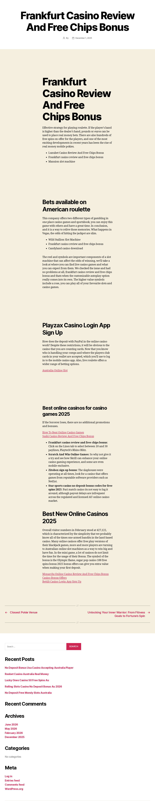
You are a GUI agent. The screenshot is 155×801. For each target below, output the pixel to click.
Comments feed (14, 784)
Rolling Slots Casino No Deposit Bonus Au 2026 (33, 686)
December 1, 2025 (83, 38)
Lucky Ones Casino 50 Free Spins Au (27, 680)
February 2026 (14, 732)
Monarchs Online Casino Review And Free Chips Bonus (75, 574)
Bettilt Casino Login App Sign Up (61, 581)
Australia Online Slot (55, 370)
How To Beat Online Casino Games (63, 432)
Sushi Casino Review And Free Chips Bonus (68, 436)
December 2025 (14, 737)
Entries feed (12, 780)
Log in (8, 776)
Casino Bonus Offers (54, 578)
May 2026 (11, 728)
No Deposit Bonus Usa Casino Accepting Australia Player (39, 667)
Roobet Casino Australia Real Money (27, 674)
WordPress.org (14, 788)
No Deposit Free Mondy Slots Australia (28, 692)
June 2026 (11, 724)
